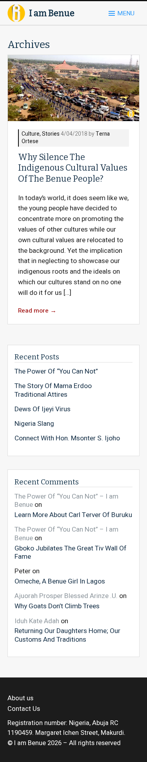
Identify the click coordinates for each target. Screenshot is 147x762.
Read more (37, 310)
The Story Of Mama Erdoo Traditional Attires (53, 390)
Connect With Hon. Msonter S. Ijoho (67, 438)
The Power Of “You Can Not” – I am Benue (66, 500)
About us (20, 698)
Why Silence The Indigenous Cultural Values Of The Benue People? (72, 168)
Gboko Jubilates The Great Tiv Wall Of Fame (71, 552)
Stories (51, 134)
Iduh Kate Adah (37, 621)
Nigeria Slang (34, 424)
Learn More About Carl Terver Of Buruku (73, 514)
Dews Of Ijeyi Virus (43, 409)
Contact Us (23, 709)
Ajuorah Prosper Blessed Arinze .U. (66, 596)
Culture (31, 134)
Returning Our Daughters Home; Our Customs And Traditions (67, 635)
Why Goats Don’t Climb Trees (57, 606)
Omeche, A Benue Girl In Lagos (60, 581)
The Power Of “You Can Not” (56, 371)
